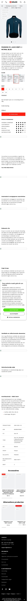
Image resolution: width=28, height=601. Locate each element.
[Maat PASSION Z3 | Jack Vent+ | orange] (22, 78)
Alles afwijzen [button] (14, 313)
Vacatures (3, 553)
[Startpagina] (2, 6)
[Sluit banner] (24, 599)
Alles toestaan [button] (14, 310)
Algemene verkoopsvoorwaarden (9, 556)
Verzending (4, 571)
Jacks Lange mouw (16, 7)
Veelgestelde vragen (6, 579)
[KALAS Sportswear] (13, 2)
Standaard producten (11, 6)
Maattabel (4, 95)
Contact (3, 585)
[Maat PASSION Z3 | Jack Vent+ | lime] (10, 78)
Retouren (3, 573)
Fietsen (6, 7)
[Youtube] (9, 589)
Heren (21, 6)
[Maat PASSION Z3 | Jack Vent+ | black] (4, 78)
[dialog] (13, 300)
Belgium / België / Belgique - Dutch (10, 593)
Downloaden (4, 576)
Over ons (3, 562)
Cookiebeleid (4, 564)
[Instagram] (6, 589)
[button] (13, 317)
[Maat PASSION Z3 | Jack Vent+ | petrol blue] (16, 78)
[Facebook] (2, 589)
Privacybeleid (4, 559)
